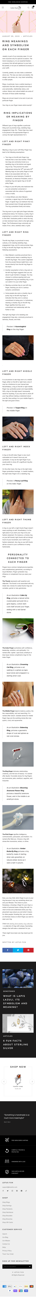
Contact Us (6, 1244)
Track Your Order (8, 1254)
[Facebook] (3, 1190)
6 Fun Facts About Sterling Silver (15, 1044)
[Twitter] (7, 1190)
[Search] (28, 7)
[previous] (4, 1081)
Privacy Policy (7, 1250)
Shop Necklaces (7, 1212)
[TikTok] (26, 1190)
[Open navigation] (3, 7)
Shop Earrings (7, 1205)
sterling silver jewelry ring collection (21, 923)
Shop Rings (6, 1202)
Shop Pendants (7, 1209)
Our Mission (6, 1240)
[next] (32, 1081)
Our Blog (5, 1237)
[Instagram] (12, 1190)
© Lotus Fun (18, 1272)
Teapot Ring (18, 1086)
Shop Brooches (7, 1219)
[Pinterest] (17, 1190)
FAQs (4, 1247)
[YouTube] (21, 1190)
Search (4, 1234)
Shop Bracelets (7, 1215)
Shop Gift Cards (7, 1222)
